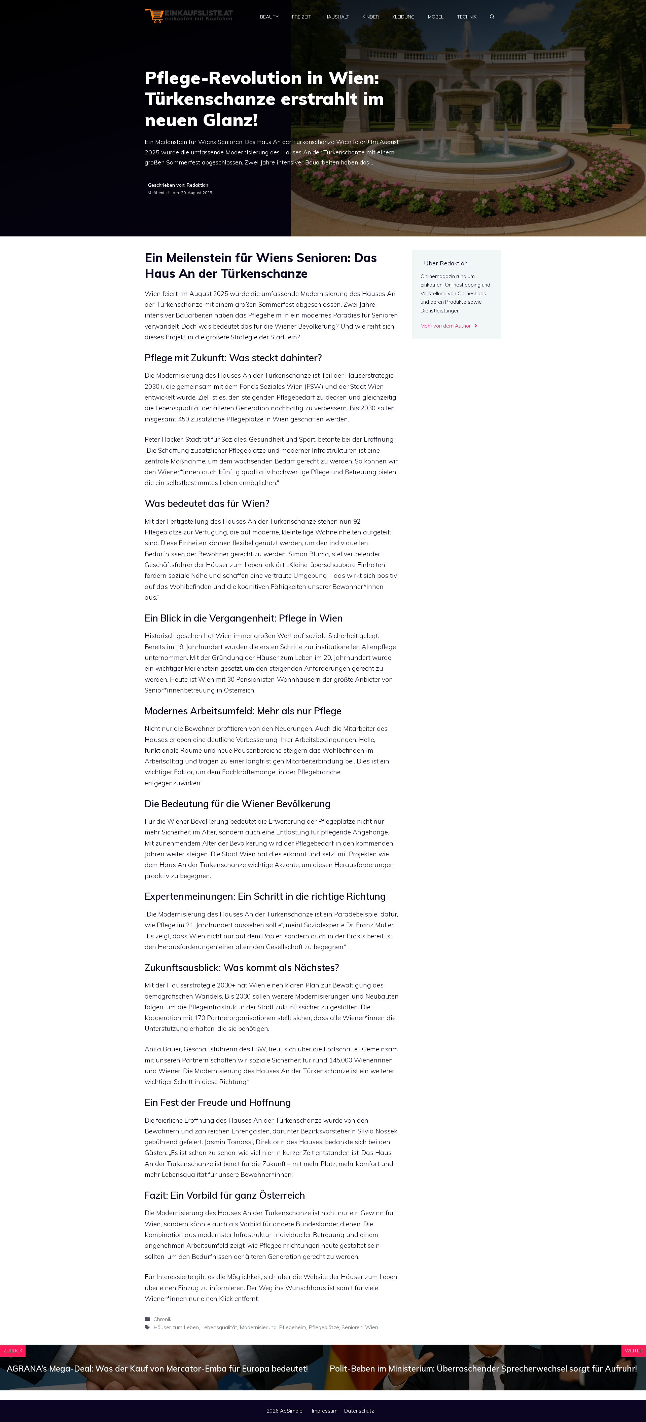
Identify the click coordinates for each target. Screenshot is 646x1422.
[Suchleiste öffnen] (492, 17)
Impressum (324, 1411)
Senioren (352, 1327)
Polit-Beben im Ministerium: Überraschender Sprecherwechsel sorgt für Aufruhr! (483, 1368)
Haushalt (337, 17)
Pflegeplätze (324, 1327)
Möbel (435, 17)
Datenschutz (359, 1411)
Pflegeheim (292, 1327)
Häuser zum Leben (176, 1327)
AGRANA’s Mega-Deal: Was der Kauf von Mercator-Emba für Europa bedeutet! (157, 1368)
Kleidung (403, 17)
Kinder (371, 17)
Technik (466, 17)
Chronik (162, 1319)
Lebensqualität (219, 1327)
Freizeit (301, 17)
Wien (371, 1327)
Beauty (269, 17)
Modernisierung (258, 1327)
